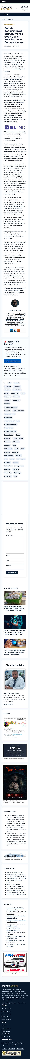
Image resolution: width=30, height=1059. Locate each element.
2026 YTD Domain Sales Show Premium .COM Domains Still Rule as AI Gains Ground (14, 652)
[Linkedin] (11, 330)
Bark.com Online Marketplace (15, 886)
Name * (8, 555)
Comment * (9, 535)
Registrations (8, 466)
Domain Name (8, 417)
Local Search (6, 1031)
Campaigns (7, 396)
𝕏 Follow (4, 1048)
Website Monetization (12, 318)
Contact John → (8, 704)
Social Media (6, 1016)
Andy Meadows (17, 390)
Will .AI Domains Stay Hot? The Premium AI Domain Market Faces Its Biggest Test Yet (14, 632)
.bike (9, 383)
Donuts (18, 434)
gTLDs (16, 448)
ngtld (5, 459)
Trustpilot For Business (13, 884)
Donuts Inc (18, 54)
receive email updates (14, 371)
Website (8, 565)
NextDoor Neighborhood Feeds (16, 890)
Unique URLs (7, 476)
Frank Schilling (21, 823)
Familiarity (7, 445)
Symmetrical (7, 473)
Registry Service (18, 466)
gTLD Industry (8, 448)
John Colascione (19, 313)
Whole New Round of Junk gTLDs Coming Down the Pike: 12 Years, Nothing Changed (14, 608)
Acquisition (7, 386)
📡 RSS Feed (12, 1048)
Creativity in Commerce (10, 407)
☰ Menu (4, 1)
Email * (8, 560)
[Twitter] (15, 330)
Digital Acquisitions (18, 410)
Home (3, 19)
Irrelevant (7, 452)
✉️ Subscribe (20, 1048)
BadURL (6, 393)
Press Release (21, 459)
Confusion (7, 400)
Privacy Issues (6, 1036)
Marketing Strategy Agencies (15, 892)
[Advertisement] (15, 498)
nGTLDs (12, 459)
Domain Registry (8, 434)
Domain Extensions (9, 414)
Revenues (7, 469)
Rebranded (7, 462)
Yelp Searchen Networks (14, 888)
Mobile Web (5, 1034)
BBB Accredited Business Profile (16, 876)
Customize (7, 410)
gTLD (14, 445)
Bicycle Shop (14, 393)
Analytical (7, 390)
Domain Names (9, 19)
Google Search (6, 1014)
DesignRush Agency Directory (16, 874)
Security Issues (6, 1019)
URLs (15, 476)
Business (4, 1026)
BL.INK (16, 64)
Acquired (16, 383)
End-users (7, 441)
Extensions (16, 441)
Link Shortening (8, 455)
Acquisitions (16, 386)
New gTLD (18, 455)
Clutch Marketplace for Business (16, 878)
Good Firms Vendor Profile (15, 872)
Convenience (16, 400)
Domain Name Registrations (12, 421)
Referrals (15, 462)
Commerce (16, 396)
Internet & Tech (6, 1011)
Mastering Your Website (11, 323)
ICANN (22, 448)
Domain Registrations (10, 431)
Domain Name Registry (10, 424)
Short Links (15, 469)
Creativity (7, 403)
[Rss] (18, 330)
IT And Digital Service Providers (16, 894)
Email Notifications (18, 438)
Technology (17, 473)
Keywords (15, 452)
